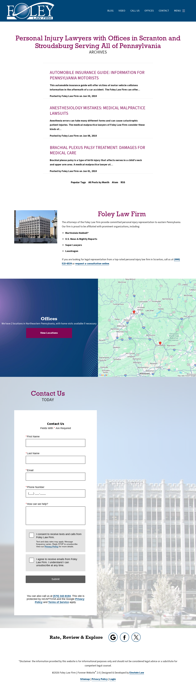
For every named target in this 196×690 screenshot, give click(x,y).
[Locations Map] (147, 327)
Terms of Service (58, 602)
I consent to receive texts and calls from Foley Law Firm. (58, 540)
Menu (177, 11)
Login (112, 679)
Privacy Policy (51, 546)
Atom (115, 182)
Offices (149, 11)
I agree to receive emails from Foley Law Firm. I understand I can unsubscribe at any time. (56, 562)
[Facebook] (124, 637)
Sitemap (85, 679)
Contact (164, 11)
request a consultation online (92, 263)
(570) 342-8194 (62, 596)
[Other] (113, 637)
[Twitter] (136, 637)
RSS (123, 182)
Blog (110, 11)
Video (122, 11)
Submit (56, 579)
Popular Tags (78, 182)
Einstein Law (136, 672)
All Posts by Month (98, 182)
